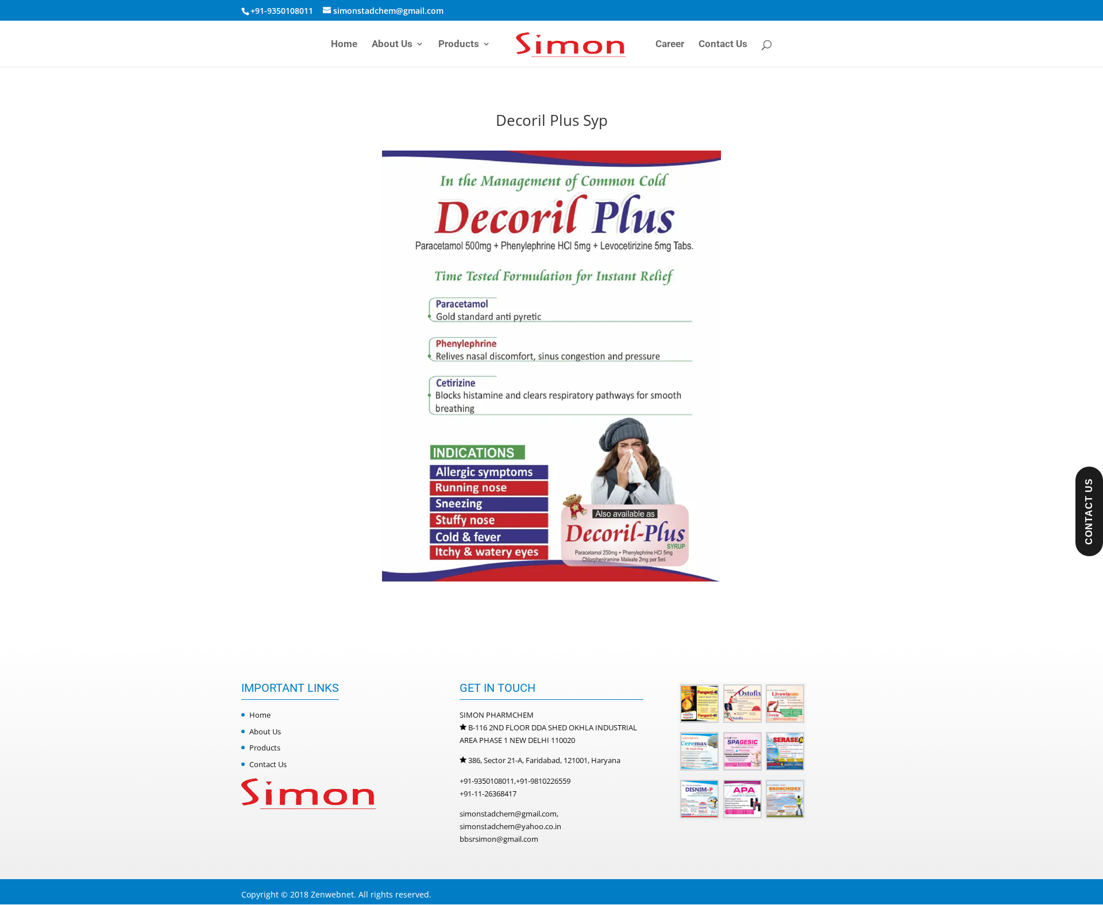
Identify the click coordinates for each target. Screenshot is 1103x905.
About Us (392, 44)
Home (344, 44)
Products (458, 44)
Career (669, 44)
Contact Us (723, 44)
